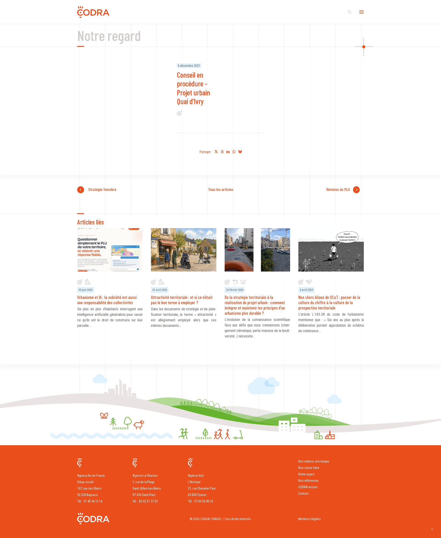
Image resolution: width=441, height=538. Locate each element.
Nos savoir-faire (308, 468)
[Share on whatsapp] (234, 151)
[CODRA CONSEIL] (93, 12)
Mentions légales (309, 519)
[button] (361, 12)
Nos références (308, 480)
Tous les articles (220, 189)
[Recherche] (347, 12)
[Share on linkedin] (228, 151)
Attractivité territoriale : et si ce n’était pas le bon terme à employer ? (181, 299)
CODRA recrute (308, 487)
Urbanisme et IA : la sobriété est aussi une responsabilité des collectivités (107, 299)
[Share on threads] (222, 151)
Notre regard (306, 474)
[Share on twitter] (216, 151)
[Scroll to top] (432, 529)
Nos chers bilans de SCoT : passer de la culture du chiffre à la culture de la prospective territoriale (329, 302)
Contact (303, 493)
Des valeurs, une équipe (313, 461)
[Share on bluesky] (240, 151)
